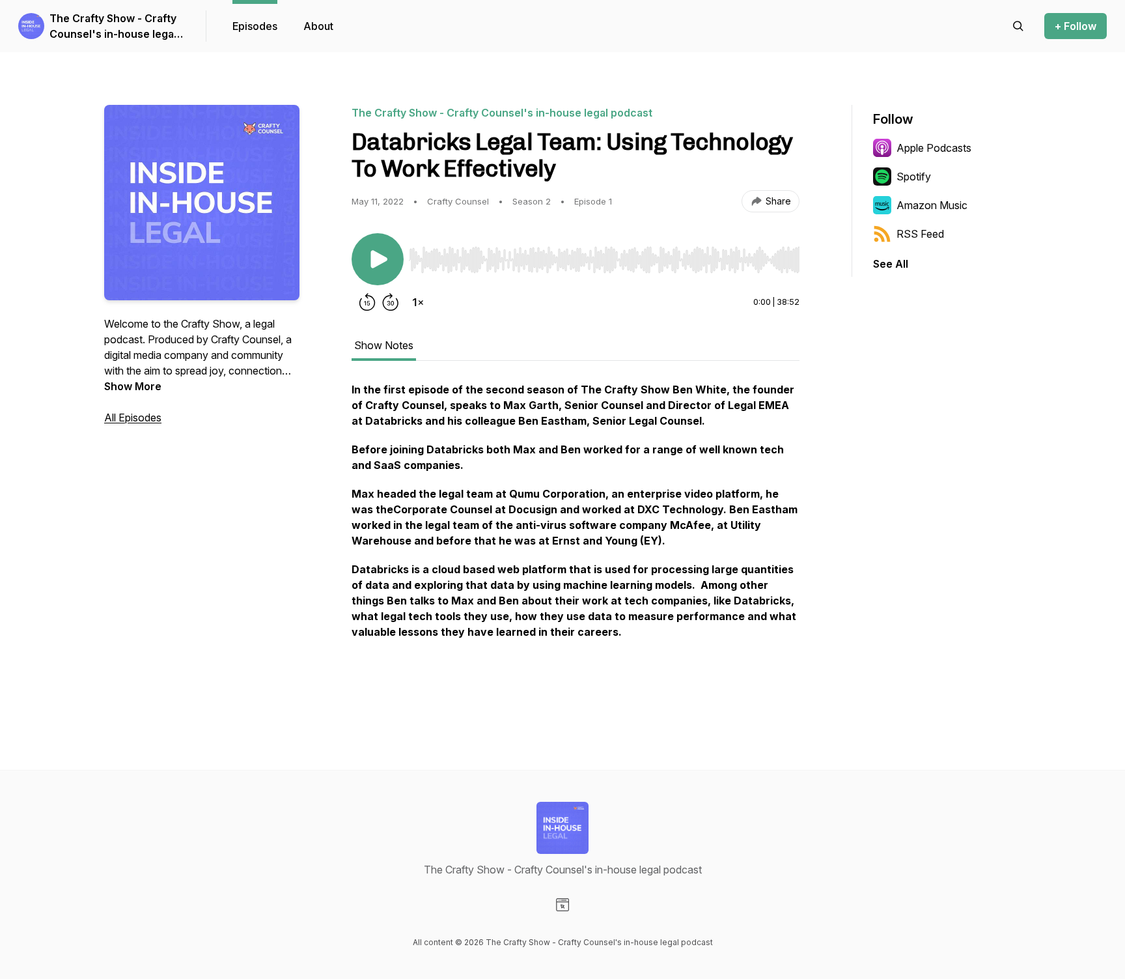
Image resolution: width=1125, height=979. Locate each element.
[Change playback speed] (418, 302)
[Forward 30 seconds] (391, 302)
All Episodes (132, 417)
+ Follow (1075, 26)
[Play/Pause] (378, 259)
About (318, 26)
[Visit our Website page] (562, 904)
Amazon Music (931, 205)
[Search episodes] (1018, 26)
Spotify (913, 176)
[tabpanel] (575, 539)
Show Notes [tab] (383, 345)
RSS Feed (920, 233)
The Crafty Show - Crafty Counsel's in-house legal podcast (112, 27)
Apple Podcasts (933, 147)
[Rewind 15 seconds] (367, 302)
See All (890, 263)
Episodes (254, 26)
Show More (132, 386)
